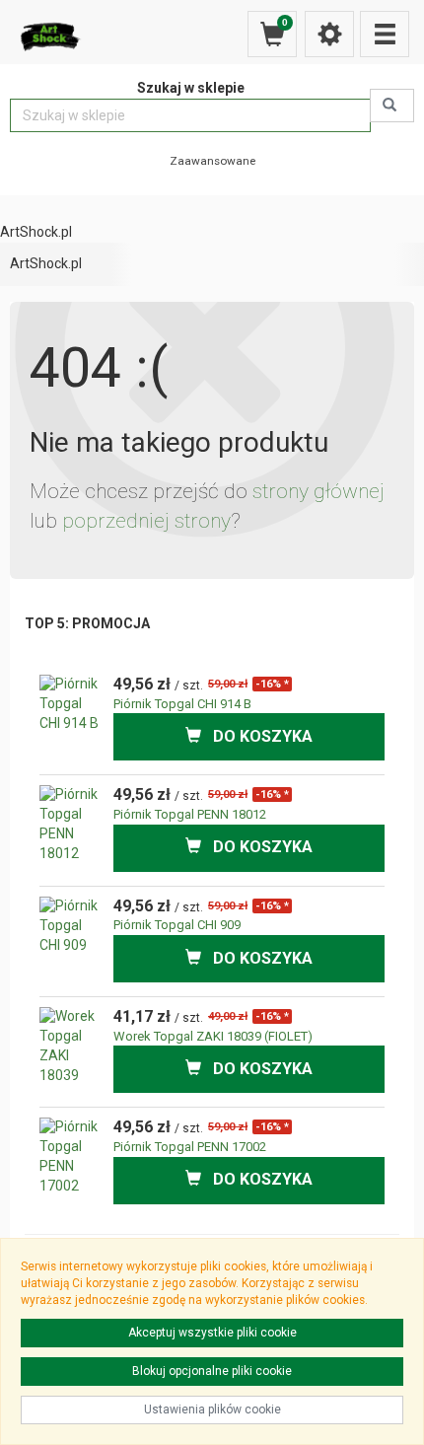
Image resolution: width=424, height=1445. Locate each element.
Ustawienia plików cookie (212, 1409)
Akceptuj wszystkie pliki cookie (212, 1332)
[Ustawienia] (329, 34)
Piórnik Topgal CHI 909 (177, 924)
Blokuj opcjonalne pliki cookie (212, 1371)
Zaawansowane (212, 161)
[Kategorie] (384, 34)
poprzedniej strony (146, 521)
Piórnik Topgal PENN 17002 (189, 1146)
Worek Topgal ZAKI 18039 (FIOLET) (213, 1036)
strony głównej (318, 491)
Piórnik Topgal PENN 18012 (189, 814)
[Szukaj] (392, 105)
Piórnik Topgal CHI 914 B (182, 703)
